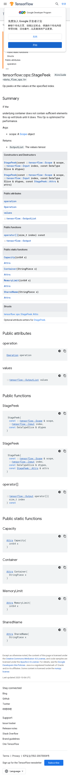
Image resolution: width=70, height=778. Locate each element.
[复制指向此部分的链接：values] (15, 368)
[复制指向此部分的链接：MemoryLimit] (26, 591)
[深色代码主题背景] (59, 351)
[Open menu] (5, 4)
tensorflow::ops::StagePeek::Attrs (21, 314)
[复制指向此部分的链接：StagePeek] (22, 406)
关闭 (35, 36)
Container (10, 268)
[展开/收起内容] (7, 68)
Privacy (16, 756)
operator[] (11, 235)
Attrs (7, 263)
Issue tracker (9, 723)
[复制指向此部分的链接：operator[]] (21, 485)
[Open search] (57, 4)
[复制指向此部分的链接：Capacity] (19, 529)
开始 (35, 45)
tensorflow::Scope (40, 162)
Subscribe (53, 762)
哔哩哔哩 (7, 709)
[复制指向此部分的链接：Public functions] (34, 396)
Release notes (10, 728)
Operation (10, 206)
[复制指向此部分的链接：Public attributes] (34, 334)
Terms (6, 756)
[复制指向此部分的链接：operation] (20, 344)
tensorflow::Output (19, 240)
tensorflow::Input (18, 165)
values (8, 212)
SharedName (11, 291)
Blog (5, 693)
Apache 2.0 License (29, 662)
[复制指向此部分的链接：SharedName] (25, 622)
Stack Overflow (10, 733)
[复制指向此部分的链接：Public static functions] (45, 519)
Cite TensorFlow (11, 744)
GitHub (6, 698)
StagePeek (10, 162)
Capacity (9, 257)
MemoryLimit (11, 280)
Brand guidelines (11, 739)
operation (10, 201)
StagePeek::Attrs (45, 181)
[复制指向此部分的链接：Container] (21, 560)
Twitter (6, 704)
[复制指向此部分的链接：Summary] (22, 99)
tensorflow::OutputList (21, 218)
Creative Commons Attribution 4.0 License (25, 658)
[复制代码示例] (64, 351)
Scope (23, 134)
